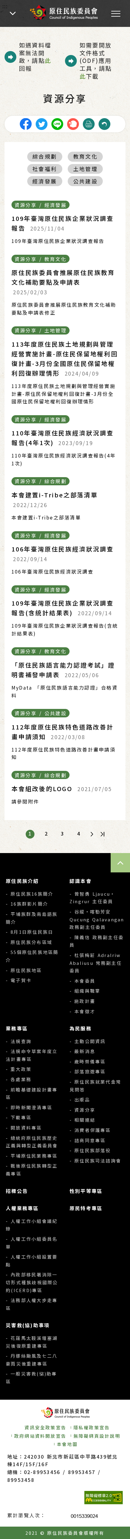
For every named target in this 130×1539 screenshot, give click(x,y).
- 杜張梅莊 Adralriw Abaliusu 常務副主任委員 (96, 963)
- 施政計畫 (82, 1001)
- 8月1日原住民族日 (29, 932)
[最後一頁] (102, 834)
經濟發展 (44, 181)
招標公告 (17, 1191)
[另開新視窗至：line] (57, 123)
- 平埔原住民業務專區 (31, 1156)
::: (5, 6)
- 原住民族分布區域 (29, 942)
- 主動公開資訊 (88, 1041)
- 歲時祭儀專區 (88, 1061)
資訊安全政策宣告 (45, 1427)
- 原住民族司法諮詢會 (95, 1160)
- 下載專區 (18, 1117)
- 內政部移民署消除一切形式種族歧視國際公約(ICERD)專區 (32, 1282)
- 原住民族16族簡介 (29, 894)
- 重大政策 (18, 1069)
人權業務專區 (22, 1208)
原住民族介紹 (22, 880)
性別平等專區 (86, 1191)
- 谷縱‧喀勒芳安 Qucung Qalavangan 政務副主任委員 (97, 919)
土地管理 (85, 169)
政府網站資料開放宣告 (40, 1436)
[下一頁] (92, 834)
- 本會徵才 (82, 1011)
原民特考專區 (86, 1208)
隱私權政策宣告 (91, 1427)
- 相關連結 (82, 1120)
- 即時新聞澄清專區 (29, 1107)
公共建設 (85, 181)
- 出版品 (80, 1099)
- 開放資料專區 (24, 1127)
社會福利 (44, 169)
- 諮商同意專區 (88, 1140)
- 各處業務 (18, 1079)
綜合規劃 (44, 156)
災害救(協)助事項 (28, 1325)
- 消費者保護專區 (90, 1130)
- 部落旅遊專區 (88, 1071)
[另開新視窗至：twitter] (41, 123)
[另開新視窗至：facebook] (26, 123)
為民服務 (81, 1028)
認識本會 (81, 880)
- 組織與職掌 (85, 991)
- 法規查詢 (18, 1041)
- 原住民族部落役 (90, 1150)
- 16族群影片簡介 (27, 903)
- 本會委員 (82, 981)
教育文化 (85, 156)
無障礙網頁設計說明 (96, 1436)
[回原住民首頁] (63, 12)
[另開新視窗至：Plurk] (73, 123)
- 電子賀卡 (18, 980)
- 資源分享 (82, 1110)
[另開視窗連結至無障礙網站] (103, 1497)
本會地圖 (67, 1444)
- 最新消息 (82, 1051)
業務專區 (17, 1028)
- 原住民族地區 (24, 970)
